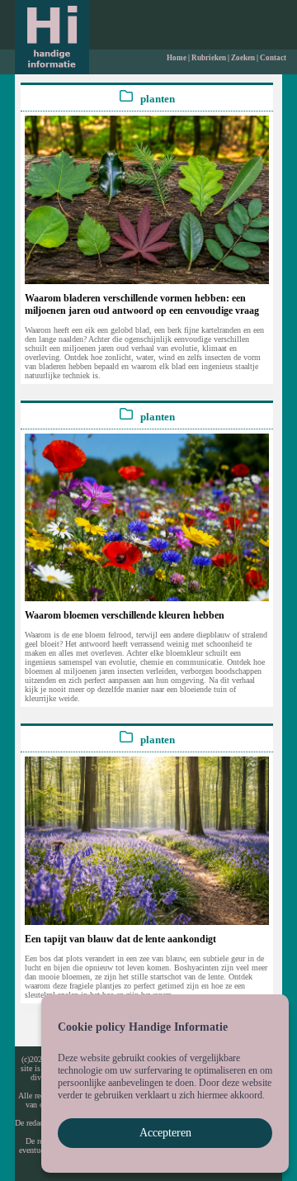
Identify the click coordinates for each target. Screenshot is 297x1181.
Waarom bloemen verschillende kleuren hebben (124, 615)
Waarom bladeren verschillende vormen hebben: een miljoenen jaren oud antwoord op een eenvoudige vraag (142, 304)
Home (176, 58)
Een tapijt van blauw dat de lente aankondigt (120, 939)
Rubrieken (208, 58)
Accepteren (165, 1132)
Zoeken (243, 58)
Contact (273, 58)
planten (154, 99)
